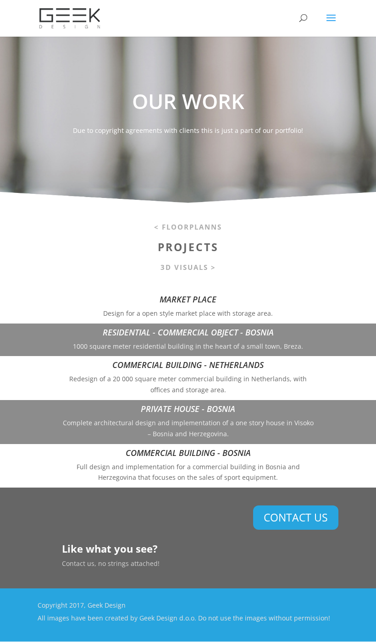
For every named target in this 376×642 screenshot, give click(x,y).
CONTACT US (296, 517)
